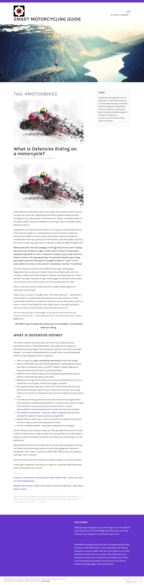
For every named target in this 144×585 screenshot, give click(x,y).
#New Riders (45, 499)
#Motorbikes (66, 497)
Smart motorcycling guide (47, 19)
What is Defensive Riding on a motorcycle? (45, 151)
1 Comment (42, 502)
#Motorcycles (24, 499)
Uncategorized (49, 158)
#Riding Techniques (65, 499)
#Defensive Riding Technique (42, 497)
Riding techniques (37, 158)
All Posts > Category (119, 15)
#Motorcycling (35, 499)
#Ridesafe (54, 499)
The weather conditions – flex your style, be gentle (41, 412)
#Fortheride (57, 497)
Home (128, 12)
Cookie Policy (45, 581)
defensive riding (29, 502)
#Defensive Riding (25, 497)
